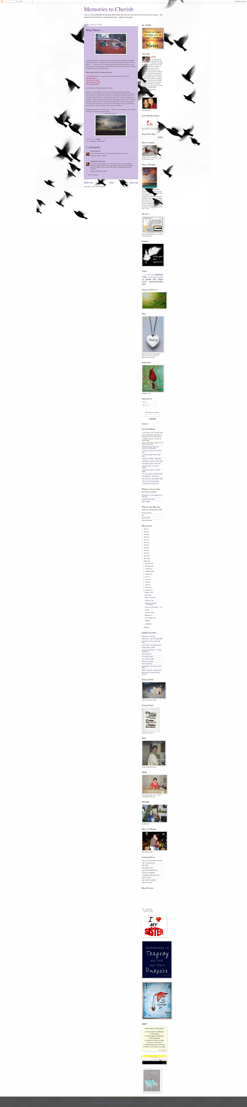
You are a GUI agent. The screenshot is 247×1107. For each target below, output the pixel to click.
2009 (145, 561)
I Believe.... (148, 620)
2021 (145, 529)
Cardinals (158, 274)
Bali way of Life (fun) (147, 661)
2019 (145, 534)
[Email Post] (105, 139)
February (148, 590)
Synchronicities (156, 282)
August (147, 574)
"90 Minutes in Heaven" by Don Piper (152, 461)
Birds (149, 275)
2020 (145, 532)
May (146, 582)
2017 (145, 540)
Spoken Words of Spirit (148, 647)
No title (147, 610)
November (148, 566)
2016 (145, 542)
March (147, 587)
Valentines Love (149, 600)
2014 (145, 548)
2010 (145, 558)
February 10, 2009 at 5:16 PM (98, 171)
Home (111, 183)
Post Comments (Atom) (98, 186)
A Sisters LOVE (149, 612)
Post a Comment (93, 175)
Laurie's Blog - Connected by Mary (151, 645)
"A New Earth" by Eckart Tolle (150, 483)
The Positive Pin (146, 654)
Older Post (134, 183)
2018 (145, 537)
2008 (145, 627)
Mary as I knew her (150, 597)
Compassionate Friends (148, 499)
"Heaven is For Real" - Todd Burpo (151, 458)
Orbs (154, 277)
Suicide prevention (147, 520)
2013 (145, 550)
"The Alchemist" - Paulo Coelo (150, 476)
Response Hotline (147, 513)
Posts (146, 402)
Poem (161, 277)
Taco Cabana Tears (150, 618)
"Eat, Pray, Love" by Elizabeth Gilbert (152, 478)
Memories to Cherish (108, 9)
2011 (145, 556)
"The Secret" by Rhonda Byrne (150, 481)
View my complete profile (149, 89)
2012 (145, 553)
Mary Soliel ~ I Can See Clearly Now (152, 638)
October (147, 569)
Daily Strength (146, 501)
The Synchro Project (147, 656)
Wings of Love (149, 592)
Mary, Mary (148, 595)
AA (143, 515)
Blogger (151, 1103)
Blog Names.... (94, 30)
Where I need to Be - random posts (151, 670)
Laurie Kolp (93, 151)
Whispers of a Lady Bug (148, 636)
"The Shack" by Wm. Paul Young (151, 463)
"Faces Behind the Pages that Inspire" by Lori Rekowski (150, 447)
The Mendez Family (96, 161)
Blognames (93, 141)
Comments (147, 405)
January (147, 624)
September (148, 571)
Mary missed (101, 141)
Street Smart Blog (147, 663)
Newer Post (88, 183)
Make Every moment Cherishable (151, 603)
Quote (148, 279)
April (146, 585)
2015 (145, 545)
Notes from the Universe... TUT (153, 607)
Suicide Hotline (146, 518)
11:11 (143, 274)
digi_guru (138, 1103)
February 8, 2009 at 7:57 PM (98, 156)
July (146, 577)
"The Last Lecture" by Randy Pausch (152, 474)
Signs (160, 279)
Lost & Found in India (148, 659)
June (146, 579)
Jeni (154, 57)
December (148, 563)
